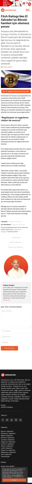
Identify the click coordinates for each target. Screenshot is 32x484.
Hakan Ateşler (9, 285)
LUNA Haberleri (6, 448)
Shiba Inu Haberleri (8, 450)
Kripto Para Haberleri (15, 247)
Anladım (14, 480)
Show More (6, 300)
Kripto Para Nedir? (8, 466)
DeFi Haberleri (6, 454)
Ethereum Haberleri (8, 433)
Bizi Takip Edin (16, 91)
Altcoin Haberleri (7, 446)
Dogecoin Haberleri (8, 442)
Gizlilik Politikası (7, 407)
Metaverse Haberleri (8, 452)
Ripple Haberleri (7, 435)
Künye (3, 405)
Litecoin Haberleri (7, 444)
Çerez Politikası (16, 475)
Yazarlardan (5, 456)
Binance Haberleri (7, 438)
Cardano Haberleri (8, 440)
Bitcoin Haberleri (15, 242)
